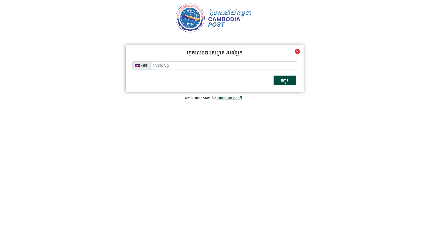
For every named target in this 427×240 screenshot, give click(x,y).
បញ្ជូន (285, 80)
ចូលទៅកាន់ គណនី (229, 98)
